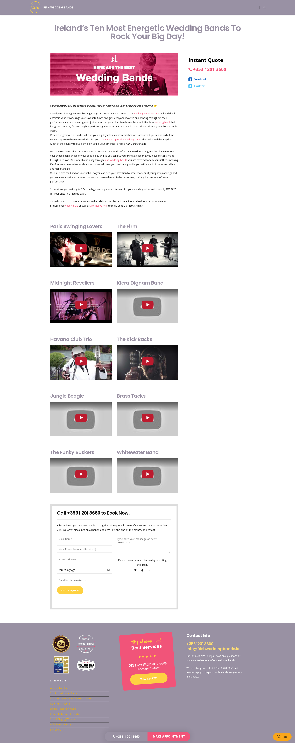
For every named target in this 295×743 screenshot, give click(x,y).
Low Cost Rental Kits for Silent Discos (71, 698)
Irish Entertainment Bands (64, 714)
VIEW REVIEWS (148, 678)
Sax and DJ (56, 729)
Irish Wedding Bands (115, 160)
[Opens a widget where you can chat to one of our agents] (282, 737)
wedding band (162, 122)
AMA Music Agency (60, 724)
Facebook (200, 79)
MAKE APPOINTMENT (169, 736)
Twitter (199, 86)
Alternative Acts (99, 205)
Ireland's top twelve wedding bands (122, 139)
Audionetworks (58, 688)
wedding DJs (71, 205)
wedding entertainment (147, 113)
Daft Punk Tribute (60, 703)
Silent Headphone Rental (63, 693)
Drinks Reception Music (63, 708)
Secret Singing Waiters (62, 719)
